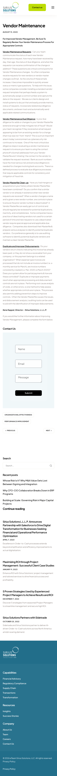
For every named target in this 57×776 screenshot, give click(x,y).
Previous (11, 430)
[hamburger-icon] (52, 7)
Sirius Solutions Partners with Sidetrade (25, 617)
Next (48, 430)
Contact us (37, 7)
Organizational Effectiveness (18, 415)
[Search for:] (28, 465)
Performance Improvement (17, 421)
